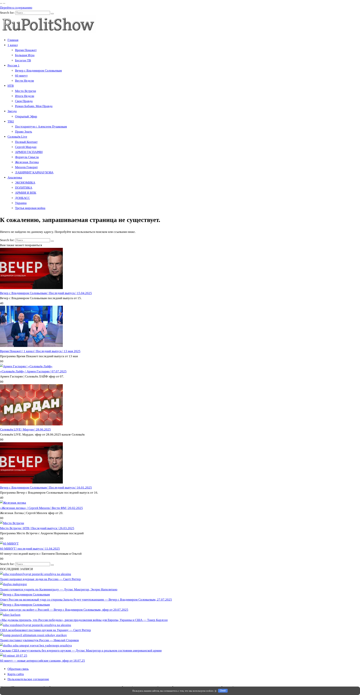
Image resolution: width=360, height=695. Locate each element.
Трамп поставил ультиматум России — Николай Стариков (39, 640)
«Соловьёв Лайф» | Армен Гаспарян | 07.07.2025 (33, 371)
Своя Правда (24, 101)
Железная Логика (27, 162)
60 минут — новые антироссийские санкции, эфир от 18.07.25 (42, 660)
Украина (21, 203)
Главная (13, 40)
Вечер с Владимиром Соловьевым (38, 70)
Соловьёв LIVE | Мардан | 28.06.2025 (25, 429)
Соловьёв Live (17, 136)
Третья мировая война (30, 208)
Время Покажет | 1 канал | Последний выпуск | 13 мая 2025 (40, 351)
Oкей (223, 690)
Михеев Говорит (26, 167)
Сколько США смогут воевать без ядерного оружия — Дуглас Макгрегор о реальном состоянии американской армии (81, 650)
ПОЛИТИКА (23, 187)
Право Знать (23, 131)
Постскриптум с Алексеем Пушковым (41, 126)
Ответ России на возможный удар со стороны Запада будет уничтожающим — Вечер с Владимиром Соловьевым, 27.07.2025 (86, 599)
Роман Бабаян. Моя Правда (33, 106)
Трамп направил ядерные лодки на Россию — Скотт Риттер (40, 579)
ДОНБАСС (22, 198)
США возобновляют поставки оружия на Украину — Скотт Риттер (45, 630)
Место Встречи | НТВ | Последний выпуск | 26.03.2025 (37, 528)
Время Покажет (26, 50)
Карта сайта (16, 674)
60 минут (21, 75)
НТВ (11, 85)
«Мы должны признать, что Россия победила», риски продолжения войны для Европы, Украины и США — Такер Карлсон (84, 620)
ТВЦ (11, 121)
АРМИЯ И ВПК (25, 192)
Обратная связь (18, 669)
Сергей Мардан (25, 147)
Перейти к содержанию (16, 7)
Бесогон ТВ (23, 60)
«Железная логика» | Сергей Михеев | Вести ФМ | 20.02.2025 (41, 508)
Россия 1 (14, 65)
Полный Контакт (26, 142)
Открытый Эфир (26, 116)
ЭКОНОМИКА (25, 182)
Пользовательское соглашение (28, 679)
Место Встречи (25, 91)
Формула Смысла (27, 157)
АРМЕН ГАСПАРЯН (29, 152)
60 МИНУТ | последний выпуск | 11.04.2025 (30, 548)
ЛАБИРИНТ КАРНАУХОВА (34, 172)
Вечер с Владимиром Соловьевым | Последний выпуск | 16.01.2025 (46, 487)
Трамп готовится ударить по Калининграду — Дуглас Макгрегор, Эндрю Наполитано (58, 589)
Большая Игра (24, 55)
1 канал (13, 45)
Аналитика (15, 177)
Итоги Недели (24, 96)
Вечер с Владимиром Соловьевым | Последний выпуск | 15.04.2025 (46, 293)
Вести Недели (24, 80)
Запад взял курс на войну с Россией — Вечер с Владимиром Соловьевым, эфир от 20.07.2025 (64, 609)
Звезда (12, 111)
